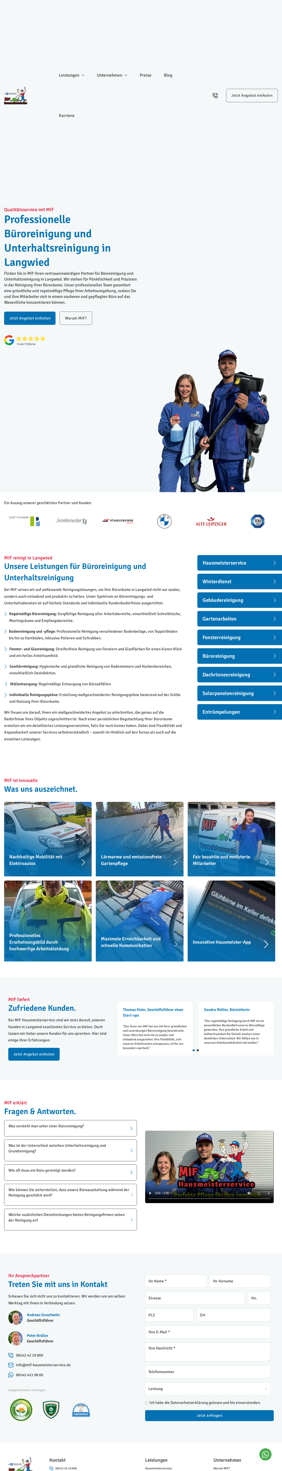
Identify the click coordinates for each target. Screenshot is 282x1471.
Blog (168, 75)
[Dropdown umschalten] (82, 75)
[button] (70, 1128)
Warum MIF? (76, 318)
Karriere (67, 115)
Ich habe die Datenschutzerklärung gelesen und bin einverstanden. (205, 1402)
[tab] (194, 1050)
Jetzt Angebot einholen (252, 95)
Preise (146, 75)
